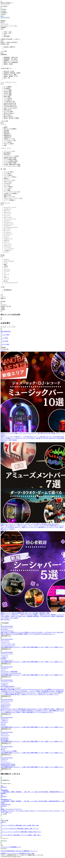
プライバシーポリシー (12, 853)
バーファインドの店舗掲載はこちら (11, 847)
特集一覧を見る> (5, 619)
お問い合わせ (19, 851)
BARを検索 (6, 851)
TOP (2, 16)
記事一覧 (3, 822)
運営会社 (12, 851)
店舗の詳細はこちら (6, 635)
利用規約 (3, 853)
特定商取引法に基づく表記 (26, 853)
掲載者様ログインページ (30, 851)
